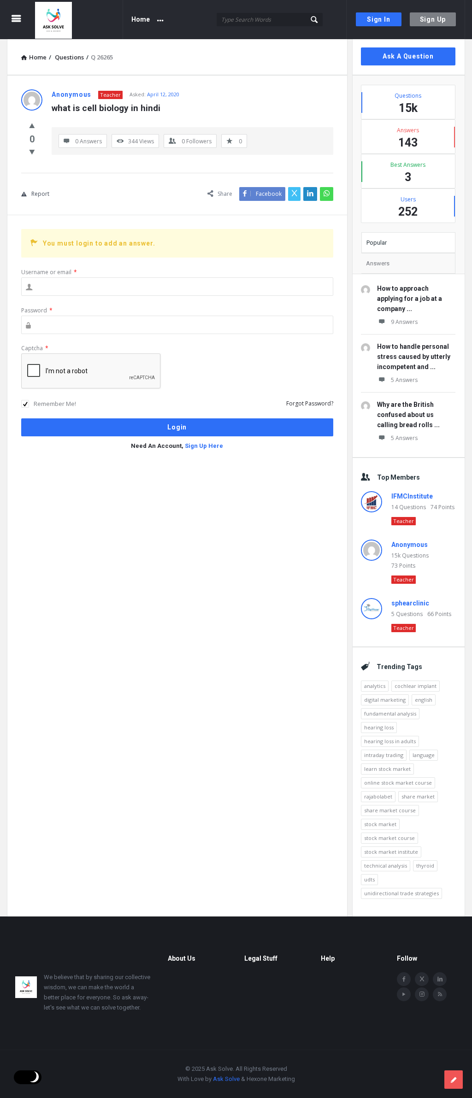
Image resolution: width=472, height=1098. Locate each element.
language (424, 755)
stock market (380, 824)
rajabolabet (378, 796)
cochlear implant (416, 685)
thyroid (425, 865)
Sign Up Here (204, 445)
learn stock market (387, 768)
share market (418, 796)
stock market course (389, 837)
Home (140, 19)
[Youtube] (404, 994)
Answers (377, 263)
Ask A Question (408, 56)
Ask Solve (226, 1078)
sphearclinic (410, 603)
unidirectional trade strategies (401, 893)
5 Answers (404, 380)
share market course (390, 810)
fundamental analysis (390, 713)
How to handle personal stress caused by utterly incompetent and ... (413, 356)
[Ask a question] (453, 1079)
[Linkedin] (440, 979)
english (423, 699)
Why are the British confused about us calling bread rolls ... (408, 415)
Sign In (378, 19)
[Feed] (440, 994)
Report (40, 194)
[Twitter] (422, 979)
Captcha (34, 348)
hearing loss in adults (390, 741)
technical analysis (385, 865)
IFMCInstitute (412, 496)
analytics (374, 685)
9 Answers (404, 322)
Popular (376, 242)
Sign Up (433, 19)
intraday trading (383, 755)
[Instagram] (422, 994)
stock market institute (391, 851)
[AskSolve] (79, 19)
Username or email (49, 272)
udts (369, 879)
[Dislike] (32, 151)
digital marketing (385, 699)
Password (37, 310)
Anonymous (409, 544)
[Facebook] (404, 979)
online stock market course (398, 782)
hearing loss (379, 727)
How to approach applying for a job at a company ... (409, 298)
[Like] (32, 125)
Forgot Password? (309, 403)
